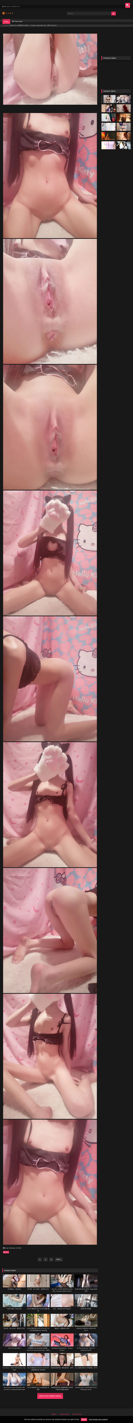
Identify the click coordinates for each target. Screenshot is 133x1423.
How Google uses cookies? (98, 1419)
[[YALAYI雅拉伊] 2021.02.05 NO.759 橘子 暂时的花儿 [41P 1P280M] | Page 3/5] (124, 136)
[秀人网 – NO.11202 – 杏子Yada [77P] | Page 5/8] (108, 99)
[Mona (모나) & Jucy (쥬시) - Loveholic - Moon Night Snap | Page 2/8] (124, 145)
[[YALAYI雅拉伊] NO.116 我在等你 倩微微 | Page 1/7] (108, 136)
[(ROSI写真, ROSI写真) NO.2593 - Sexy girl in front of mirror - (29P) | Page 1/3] (124, 117)
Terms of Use (76, 1414)
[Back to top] (127, 1417)
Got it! (84, 1419)
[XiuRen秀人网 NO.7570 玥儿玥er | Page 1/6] (108, 108)
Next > (59, 1259)
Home (6, 21)
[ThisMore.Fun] (9, 13)
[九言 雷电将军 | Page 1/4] (124, 127)
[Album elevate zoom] (127, 5)
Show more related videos (50, 1396)
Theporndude (18, 21)
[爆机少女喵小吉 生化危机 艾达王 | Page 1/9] (124, 108)
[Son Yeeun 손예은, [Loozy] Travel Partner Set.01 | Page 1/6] (108, 117)
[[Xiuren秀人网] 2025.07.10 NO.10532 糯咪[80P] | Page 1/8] (108, 145)
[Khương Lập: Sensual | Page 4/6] (124, 99)
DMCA (54, 1414)
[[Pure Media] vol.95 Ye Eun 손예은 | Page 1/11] (108, 127)
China (6, 1252)
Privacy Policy (64, 1414)
